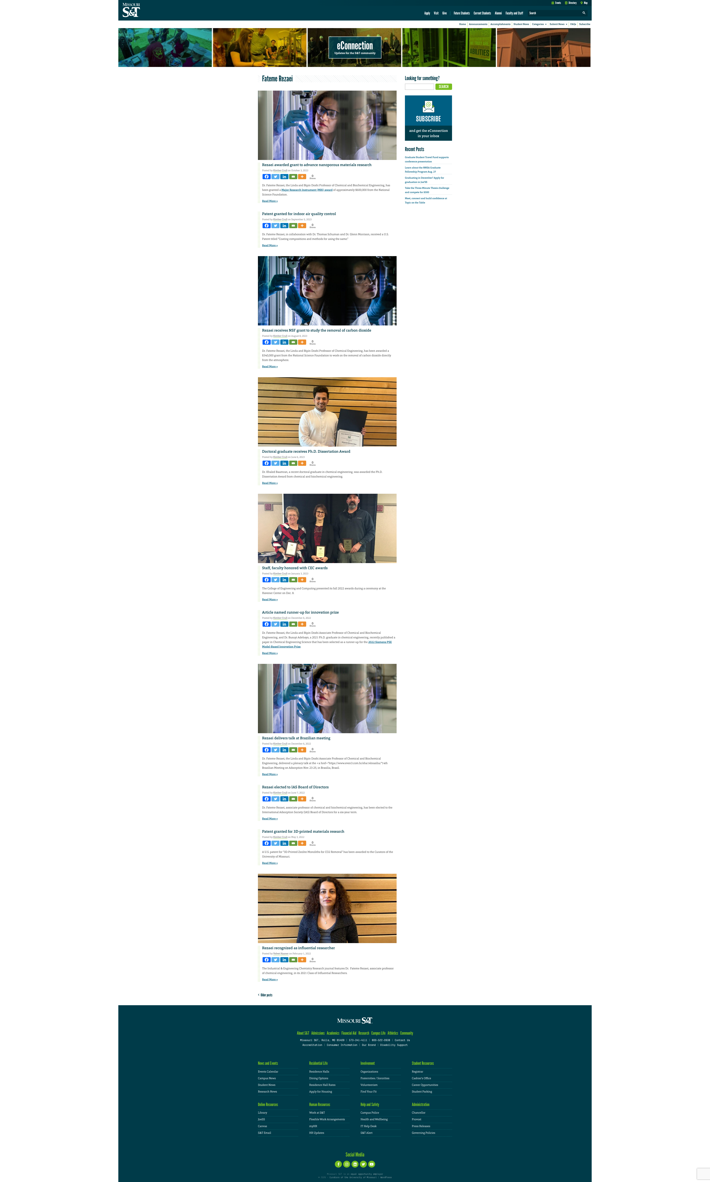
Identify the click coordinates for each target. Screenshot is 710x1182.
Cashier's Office (421, 1078)
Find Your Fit (369, 1091)
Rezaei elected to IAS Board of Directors (295, 787)
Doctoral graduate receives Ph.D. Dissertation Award (306, 451)
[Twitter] (275, 176)
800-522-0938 (381, 1040)
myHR (313, 1126)
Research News (267, 1091)
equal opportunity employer (367, 1174)
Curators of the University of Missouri (353, 1177)
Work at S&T (317, 1113)
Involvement (368, 1063)
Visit (436, 13)
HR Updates (316, 1133)
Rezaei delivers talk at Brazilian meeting (296, 738)
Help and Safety (370, 1104)
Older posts (265, 995)
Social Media (355, 1154)
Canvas (262, 1126)
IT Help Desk (368, 1126)
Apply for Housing (320, 1091)
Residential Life (318, 1063)
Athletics (393, 1033)
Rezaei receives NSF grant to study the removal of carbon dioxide (316, 330)
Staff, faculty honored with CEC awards (295, 568)
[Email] (293, 176)
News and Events (268, 1063)
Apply (427, 13)
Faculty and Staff (514, 13)
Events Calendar (268, 1071)
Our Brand (369, 1045)
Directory (573, 3)
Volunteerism (369, 1085)
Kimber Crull (280, 170)
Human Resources (319, 1104)
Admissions (318, 1033)
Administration (421, 1104)
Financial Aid (349, 1033)
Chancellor (418, 1113)
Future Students (462, 13)
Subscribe (584, 24)
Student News (521, 24)
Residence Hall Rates (322, 1085)
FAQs (573, 24)
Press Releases (421, 1126)
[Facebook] (267, 176)
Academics (333, 1033)
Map (585, 3)
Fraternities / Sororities (375, 1078)
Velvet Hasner (281, 953)
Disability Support (394, 1045)
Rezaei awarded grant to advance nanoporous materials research (317, 165)
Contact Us (402, 1040)
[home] (143, 10)
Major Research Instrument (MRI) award (306, 190)
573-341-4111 (358, 1040)
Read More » (270, 201)
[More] (302, 176)
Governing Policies (423, 1133)
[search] (584, 13)
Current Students (482, 13)
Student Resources (423, 1063)
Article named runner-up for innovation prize (300, 612)
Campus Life (378, 1033)
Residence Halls (319, 1071)
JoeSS (261, 1119)
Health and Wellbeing (374, 1119)
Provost (416, 1119)
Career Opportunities (425, 1085)
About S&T (303, 1033)
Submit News (557, 24)
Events (558, 3)
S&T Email (264, 1133)
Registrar (417, 1071)
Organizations (369, 1071)
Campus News (267, 1078)
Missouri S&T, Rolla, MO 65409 (322, 1040)
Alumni (498, 13)
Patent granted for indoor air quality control (299, 214)
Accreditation (312, 1045)
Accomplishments (500, 24)
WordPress (386, 1177)
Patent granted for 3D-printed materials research (303, 831)
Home (462, 24)
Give (444, 13)
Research (364, 1033)
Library (262, 1113)
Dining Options (318, 1078)
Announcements (478, 24)
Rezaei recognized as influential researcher (298, 948)
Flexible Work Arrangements (327, 1119)
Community (406, 1033)
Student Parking (422, 1091)
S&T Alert (366, 1133)
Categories (538, 24)
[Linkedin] (284, 176)
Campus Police (370, 1113)
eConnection (355, 45)
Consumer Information (342, 1045)
